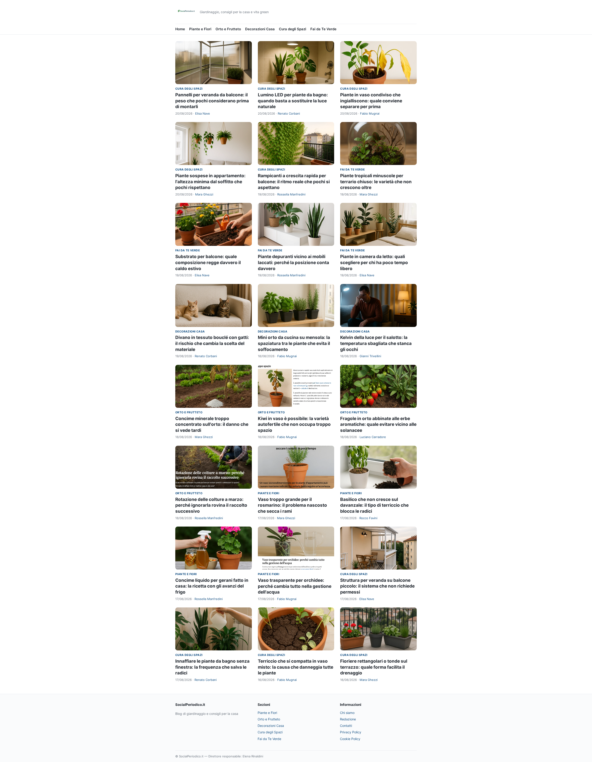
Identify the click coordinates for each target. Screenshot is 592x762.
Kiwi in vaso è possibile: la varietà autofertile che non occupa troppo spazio (294, 424)
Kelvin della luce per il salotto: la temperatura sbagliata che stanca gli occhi (376, 343)
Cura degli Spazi (292, 29)
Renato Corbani (289, 113)
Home (180, 29)
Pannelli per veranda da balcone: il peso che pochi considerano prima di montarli (212, 100)
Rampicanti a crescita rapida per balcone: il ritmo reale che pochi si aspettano (294, 181)
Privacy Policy (350, 732)
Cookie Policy (350, 739)
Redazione (348, 719)
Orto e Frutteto (228, 29)
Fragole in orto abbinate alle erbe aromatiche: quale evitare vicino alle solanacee (378, 424)
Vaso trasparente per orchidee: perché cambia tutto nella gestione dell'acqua (294, 586)
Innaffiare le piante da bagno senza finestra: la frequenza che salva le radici (212, 667)
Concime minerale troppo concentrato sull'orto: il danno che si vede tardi (211, 424)
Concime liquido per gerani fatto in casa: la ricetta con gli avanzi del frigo (211, 586)
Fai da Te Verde (323, 29)
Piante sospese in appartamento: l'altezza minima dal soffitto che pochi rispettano (210, 181)
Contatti (346, 726)
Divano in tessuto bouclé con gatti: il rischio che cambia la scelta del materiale (212, 343)
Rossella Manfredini (291, 194)
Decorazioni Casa (260, 29)
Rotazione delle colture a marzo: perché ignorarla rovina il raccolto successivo (211, 505)
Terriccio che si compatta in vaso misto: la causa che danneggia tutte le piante (295, 667)
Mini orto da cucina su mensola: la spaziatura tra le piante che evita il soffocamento (294, 343)
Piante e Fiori (200, 29)
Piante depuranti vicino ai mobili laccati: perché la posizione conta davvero (293, 262)
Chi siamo (347, 713)
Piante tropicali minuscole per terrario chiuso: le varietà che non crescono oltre (376, 181)
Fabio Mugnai (369, 113)
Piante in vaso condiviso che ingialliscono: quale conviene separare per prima (371, 100)
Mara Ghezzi (204, 194)
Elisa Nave (202, 113)
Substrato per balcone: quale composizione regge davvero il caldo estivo (208, 262)
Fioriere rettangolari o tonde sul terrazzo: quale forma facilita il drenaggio (373, 667)
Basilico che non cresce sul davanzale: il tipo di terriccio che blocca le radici (374, 505)
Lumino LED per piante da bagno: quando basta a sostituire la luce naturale (293, 100)
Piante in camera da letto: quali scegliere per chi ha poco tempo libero (374, 262)
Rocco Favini (368, 518)
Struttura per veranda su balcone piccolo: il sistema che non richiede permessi (377, 586)
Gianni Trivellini (370, 356)
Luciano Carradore (373, 437)
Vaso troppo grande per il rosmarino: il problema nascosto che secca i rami (292, 505)
